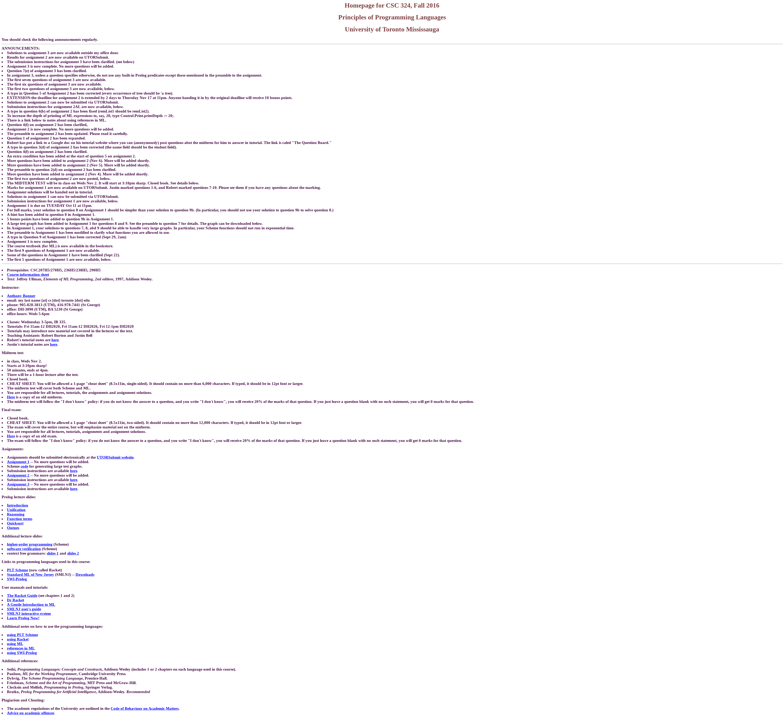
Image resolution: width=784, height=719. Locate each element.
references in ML (21, 648)
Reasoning (15, 514)
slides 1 (53, 553)
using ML (15, 644)
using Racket (18, 639)
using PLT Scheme (22, 635)
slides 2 (73, 553)
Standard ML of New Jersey (30, 574)
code (24, 466)
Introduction (17, 505)
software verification (24, 549)
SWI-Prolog (17, 579)
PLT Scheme (17, 570)
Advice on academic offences (30, 713)
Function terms (19, 519)
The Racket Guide (22, 595)
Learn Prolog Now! (23, 618)
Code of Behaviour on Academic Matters (145, 708)
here (55, 340)
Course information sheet (28, 274)
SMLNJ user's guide (24, 609)
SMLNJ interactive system (29, 613)
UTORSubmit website (115, 457)
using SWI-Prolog (22, 653)
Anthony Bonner (21, 296)
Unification (16, 510)
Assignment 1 (18, 462)
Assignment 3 (18, 484)
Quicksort (15, 523)
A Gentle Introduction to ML (31, 604)
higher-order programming (29, 544)
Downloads (85, 574)
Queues (13, 528)
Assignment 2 (18, 475)
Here (11, 397)
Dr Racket (15, 600)
